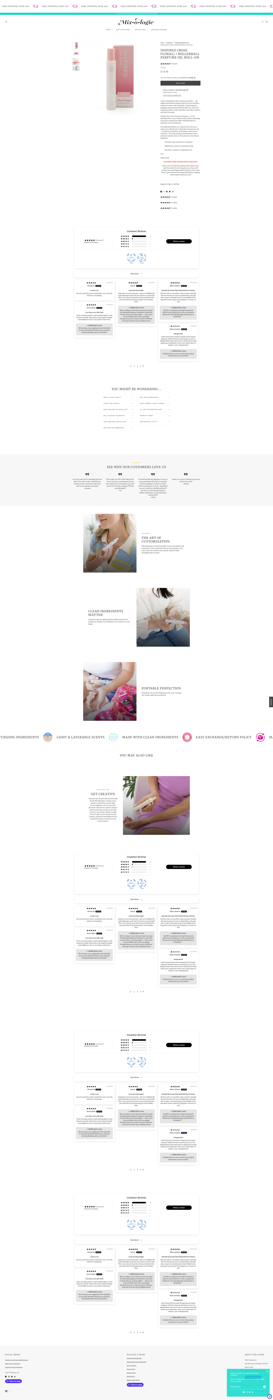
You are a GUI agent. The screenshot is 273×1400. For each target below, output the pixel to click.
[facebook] (243, 1392)
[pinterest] (249, 1392)
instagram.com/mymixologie (14, 1367)
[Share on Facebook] (161, 192)
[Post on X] (164, 192)
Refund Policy (131, 1376)
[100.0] (131, 257)
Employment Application (134, 1358)
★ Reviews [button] (271, 702)
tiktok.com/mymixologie (12, 1363)
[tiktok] (252, 1392)
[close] (267, 1371)
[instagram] (246, 1392)
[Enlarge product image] (119, 78)
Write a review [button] (179, 241)
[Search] (6, 22)
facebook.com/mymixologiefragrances (16, 1360)
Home (162, 42)
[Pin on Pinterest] (166, 192)
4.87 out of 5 (99, 240)
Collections (169, 42)
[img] (91, 283)
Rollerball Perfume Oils (182, 42)
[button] (165, 64)
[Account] (262, 22)
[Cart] (267, 22)
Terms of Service (131, 1365)
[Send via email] (169, 192)
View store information (172, 95)
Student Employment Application (136, 1362)
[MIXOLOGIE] (136, 21)
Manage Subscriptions (133, 1380)
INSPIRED (163, 67)
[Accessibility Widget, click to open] (269, 1396)
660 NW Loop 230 (182, 90)
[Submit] (264, 1386)
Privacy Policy (131, 1369)
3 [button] (137, 366)
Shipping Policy (131, 1373)
